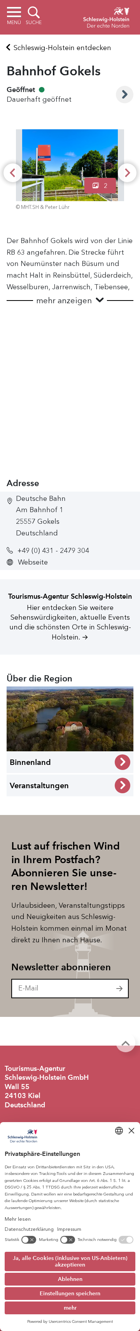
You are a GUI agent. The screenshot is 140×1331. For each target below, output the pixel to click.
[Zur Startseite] (106, 16)
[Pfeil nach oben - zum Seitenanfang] (125, 1042)
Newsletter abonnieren (61, 967)
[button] (70, 301)
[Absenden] (120, 988)
